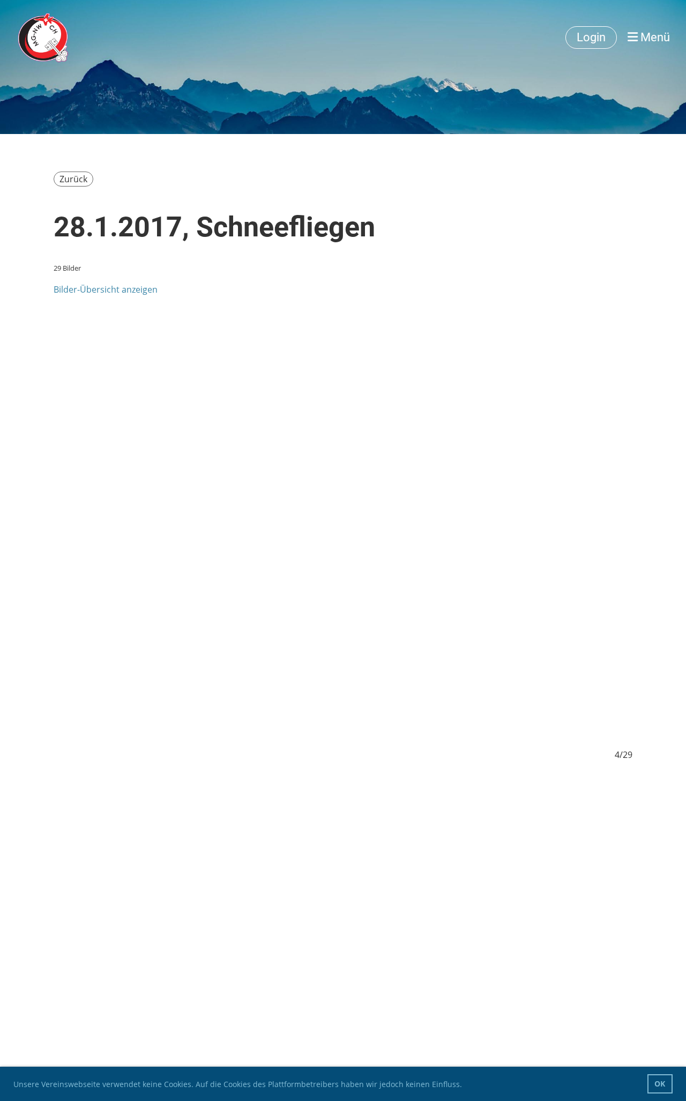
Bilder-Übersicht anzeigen (106, 289)
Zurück (73, 179)
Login (591, 37)
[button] (465, 1085)
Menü (654, 37)
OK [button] (659, 1083)
